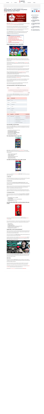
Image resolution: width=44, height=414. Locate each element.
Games (14, 268)
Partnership (29, 2)
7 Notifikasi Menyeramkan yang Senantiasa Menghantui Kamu (36, 27)
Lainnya (34, 2)
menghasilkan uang (18, 77)
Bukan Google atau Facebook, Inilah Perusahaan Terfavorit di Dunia (36, 24)
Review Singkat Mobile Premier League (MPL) (14, 36)
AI (11, 2)
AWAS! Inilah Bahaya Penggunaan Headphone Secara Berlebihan (35, 17)
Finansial (15, 2)
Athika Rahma (24, 268)
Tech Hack (7, 2)
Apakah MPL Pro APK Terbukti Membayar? (13, 42)
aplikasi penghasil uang (15, 23)
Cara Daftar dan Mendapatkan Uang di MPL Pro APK (15, 39)
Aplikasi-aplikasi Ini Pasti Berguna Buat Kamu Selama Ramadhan (36, 21)
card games (16, 62)
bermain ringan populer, (10, 24)
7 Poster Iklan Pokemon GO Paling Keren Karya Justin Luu (36, 30)
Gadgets (24, 2)
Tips (11, 268)
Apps (19, 2)
